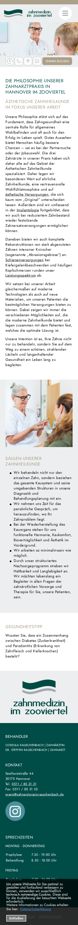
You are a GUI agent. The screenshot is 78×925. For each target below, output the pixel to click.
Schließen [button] (16, 918)
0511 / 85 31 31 (24, 784)
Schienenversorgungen (24, 259)
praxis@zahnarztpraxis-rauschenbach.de (34, 794)
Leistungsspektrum (20, 275)
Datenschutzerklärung (35, 909)
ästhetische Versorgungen (26, 194)
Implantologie (28, 210)
